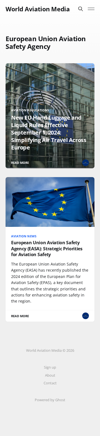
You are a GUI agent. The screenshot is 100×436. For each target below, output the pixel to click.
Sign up (50, 367)
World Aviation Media (37, 9)
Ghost (60, 399)
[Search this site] (80, 9)
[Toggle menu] (91, 9)
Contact (50, 382)
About (50, 375)
